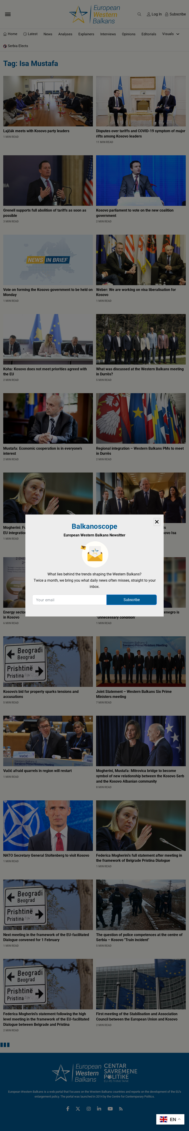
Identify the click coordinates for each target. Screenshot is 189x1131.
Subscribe (132, 600)
